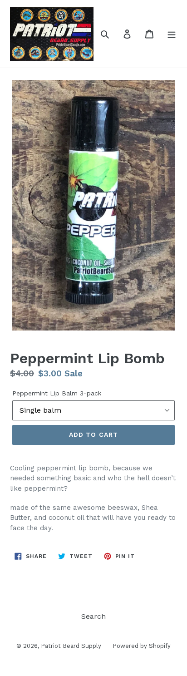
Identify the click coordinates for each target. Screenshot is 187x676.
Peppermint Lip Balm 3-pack (56, 393)
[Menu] (172, 33)
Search (93, 616)
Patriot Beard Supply (71, 645)
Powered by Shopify (142, 645)
